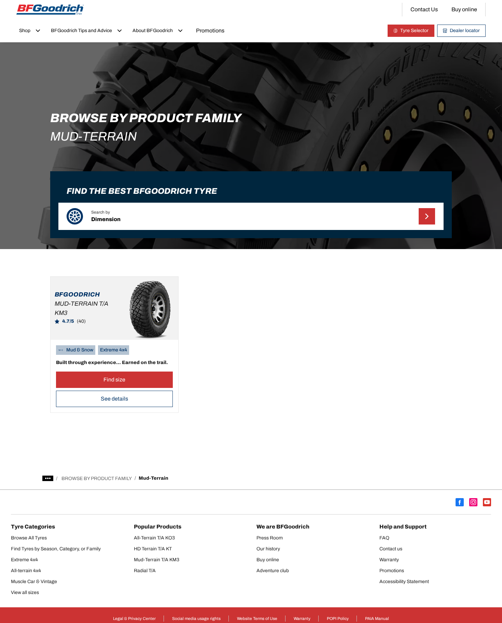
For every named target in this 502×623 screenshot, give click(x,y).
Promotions (210, 30)
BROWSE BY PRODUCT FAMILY (96, 478)
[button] (251, 216)
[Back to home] (50, 9)
